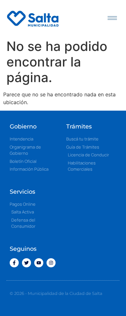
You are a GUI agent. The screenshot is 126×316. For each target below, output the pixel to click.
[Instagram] (51, 262)
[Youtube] (38, 262)
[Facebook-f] (14, 262)
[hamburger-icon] (112, 18)
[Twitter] (26, 262)
